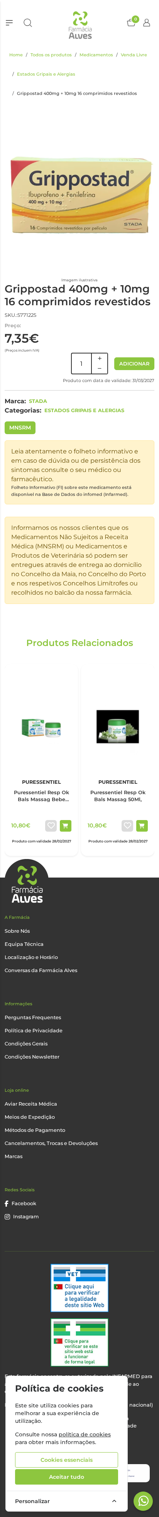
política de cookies (85, 1434)
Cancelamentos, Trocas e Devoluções (51, 1143)
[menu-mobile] (9, 22)
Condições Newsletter (32, 1057)
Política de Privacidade (34, 1030)
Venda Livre (134, 55)
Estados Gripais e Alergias (46, 74)
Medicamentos (96, 55)
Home (16, 55)
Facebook (24, 1203)
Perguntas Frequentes (33, 1017)
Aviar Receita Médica (31, 1104)
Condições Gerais (26, 1044)
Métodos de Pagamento (35, 1130)
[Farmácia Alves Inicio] (79, 22)
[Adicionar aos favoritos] (51, 826)
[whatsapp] (143, 1501)
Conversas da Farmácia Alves (41, 970)
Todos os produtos (51, 55)
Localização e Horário (31, 957)
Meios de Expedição (30, 1117)
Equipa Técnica (24, 944)
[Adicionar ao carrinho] (65, 826)
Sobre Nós (17, 931)
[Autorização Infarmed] (79, 1342)
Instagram (26, 1216)
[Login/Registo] (146, 22)
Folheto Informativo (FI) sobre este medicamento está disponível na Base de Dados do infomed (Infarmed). (71, 491)
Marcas (13, 1156)
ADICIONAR (134, 364)
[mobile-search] (27, 22)
